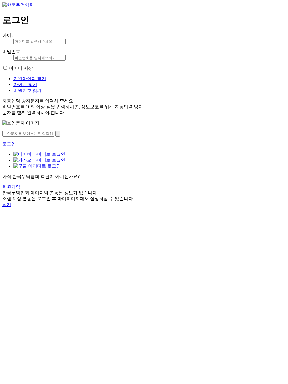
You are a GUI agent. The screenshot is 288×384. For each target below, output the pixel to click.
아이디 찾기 (25, 84)
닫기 (6, 204)
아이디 (9, 35)
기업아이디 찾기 (30, 78)
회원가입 (11, 186)
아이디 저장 (21, 68)
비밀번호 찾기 (28, 90)
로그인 (9, 143)
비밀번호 (11, 51)
